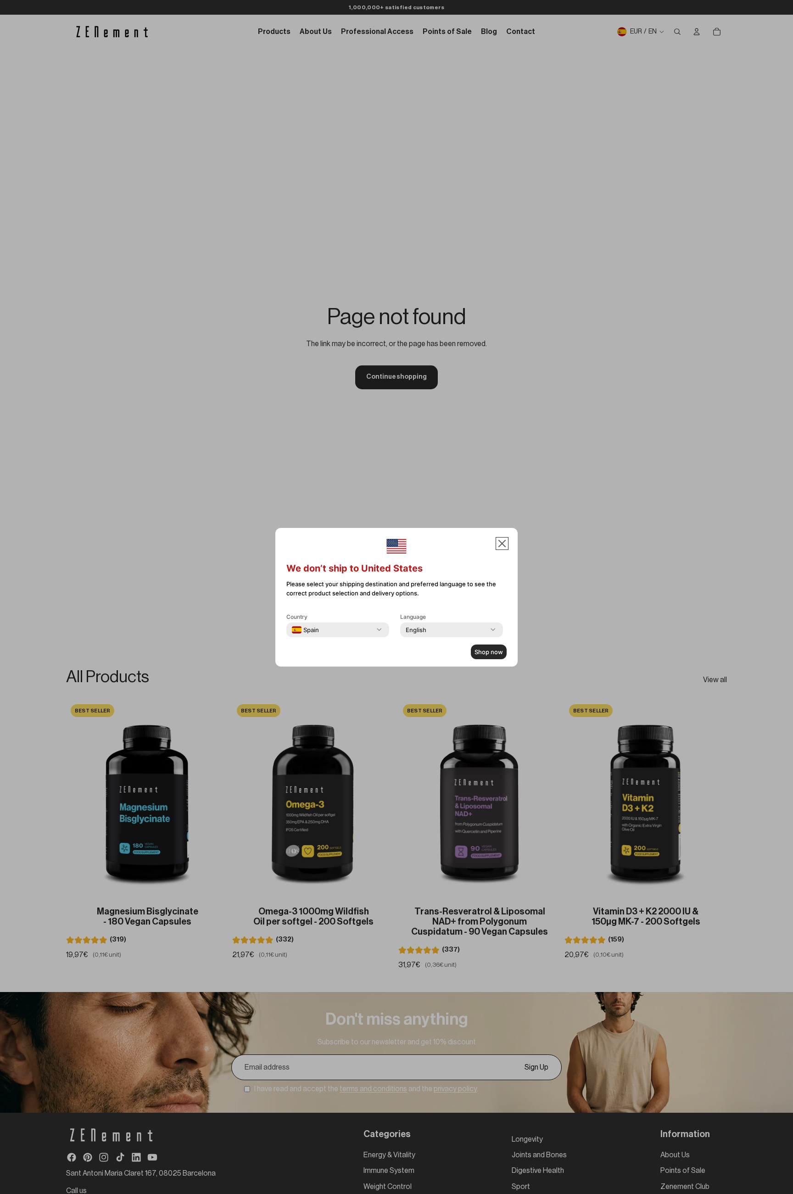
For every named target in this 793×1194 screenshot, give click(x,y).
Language (413, 616)
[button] (502, 543)
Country (296, 616)
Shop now (489, 652)
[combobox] (305, 629)
